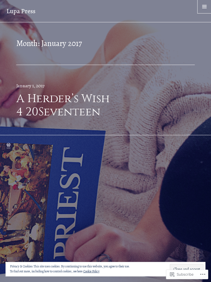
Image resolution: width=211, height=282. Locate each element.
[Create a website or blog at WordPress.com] (8, 145)
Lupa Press (21, 11)
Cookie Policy (91, 271)
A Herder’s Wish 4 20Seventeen (63, 105)
